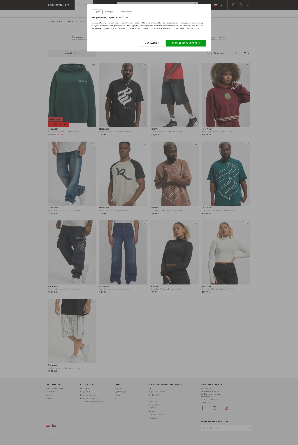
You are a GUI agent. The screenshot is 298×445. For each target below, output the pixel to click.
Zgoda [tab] (97, 11)
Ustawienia (152, 43)
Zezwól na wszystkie (186, 43)
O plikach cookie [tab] (125, 11)
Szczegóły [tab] (109, 11)
